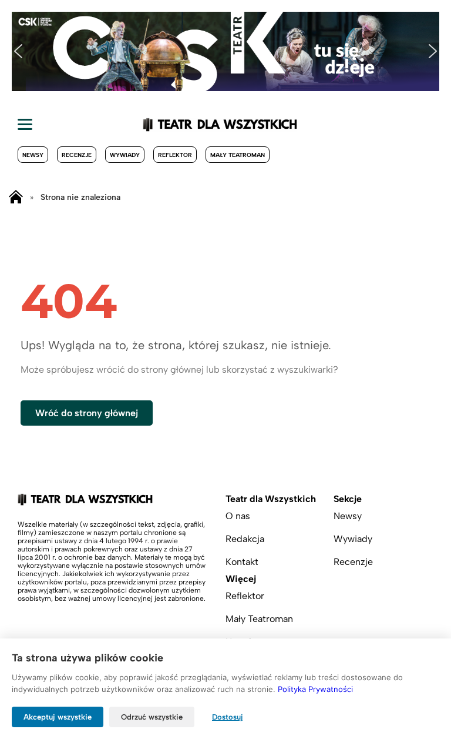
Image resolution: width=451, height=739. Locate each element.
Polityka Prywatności (315, 689)
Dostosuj (227, 717)
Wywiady (125, 155)
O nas (238, 515)
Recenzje (77, 155)
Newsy (32, 155)
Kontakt (242, 561)
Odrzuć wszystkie (152, 717)
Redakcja (245, 538)
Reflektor (175, 155)
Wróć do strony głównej (86, 413)
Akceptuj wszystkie (57, 717)
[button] (18, 51)
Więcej (241, 578)
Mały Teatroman (237, 155)
